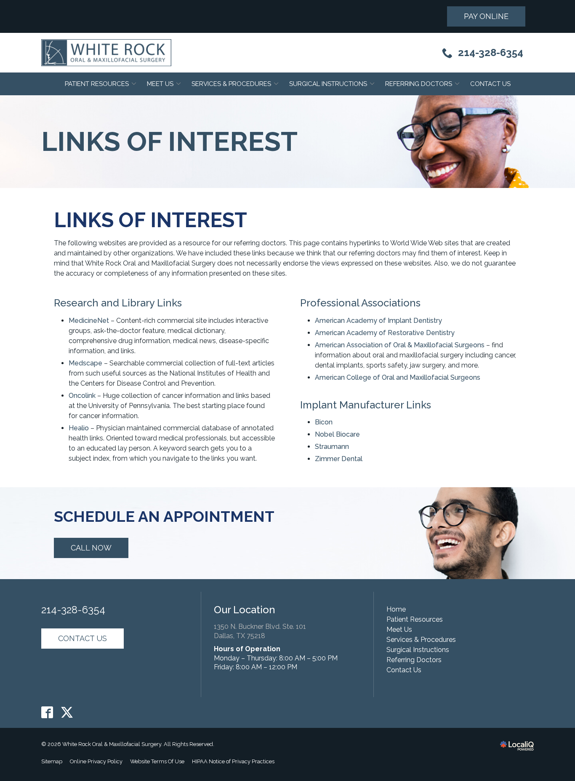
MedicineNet (89, 321)
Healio (79, 428)
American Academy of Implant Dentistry (378, 321)
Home (396, 609)
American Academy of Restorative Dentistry (385, 333)
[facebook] (47, 712)
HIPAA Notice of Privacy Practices (233, 761)
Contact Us (490, 84)
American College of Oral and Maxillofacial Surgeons (397, 377)
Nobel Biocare (337, 434)
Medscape (85, 363)
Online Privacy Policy (96, 761)
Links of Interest (169, 141)
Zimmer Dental (338, 459)
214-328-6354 (73, 609)
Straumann (332, 447)
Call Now (91, 547)
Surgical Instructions (328, 84)
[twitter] (67, 712)
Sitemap (51, 761)
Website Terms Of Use (157, 761)
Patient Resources (97, 84)
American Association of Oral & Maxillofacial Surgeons (399, 345)
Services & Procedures (231, 84)
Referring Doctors (418, 84)
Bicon (324, 422)
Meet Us (160, 84)
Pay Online (486, 16)
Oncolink (82, 396)
